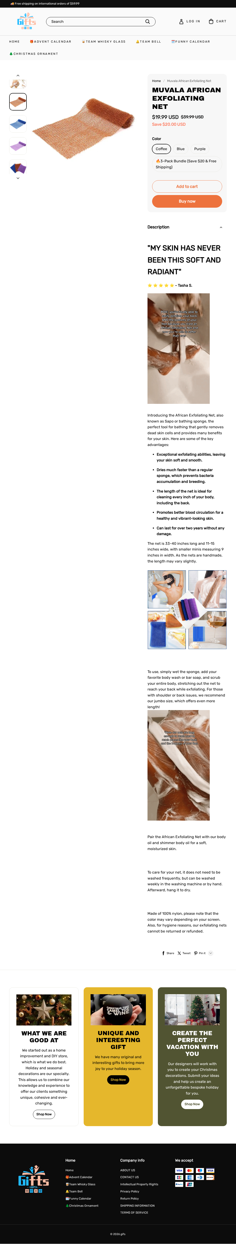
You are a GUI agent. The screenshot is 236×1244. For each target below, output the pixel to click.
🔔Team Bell (148, 41)
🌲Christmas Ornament (33, 53)
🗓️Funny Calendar (190, 41)
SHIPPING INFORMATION (137, 1205)
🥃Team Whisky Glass (104, 41)
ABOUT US (127, 1170)
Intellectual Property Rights (139, 1184)
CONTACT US (129, 1177)
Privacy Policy (129, 1191)
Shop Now (44, 1114)
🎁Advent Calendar (51, 41)
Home (14, 41)
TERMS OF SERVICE (134, 1212)
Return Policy (129, 1198)
